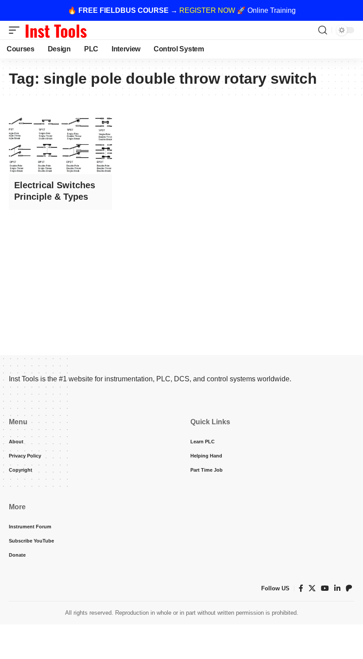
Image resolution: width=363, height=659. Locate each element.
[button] (16, 30)
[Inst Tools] (56, 30)
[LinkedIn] (337, 588)
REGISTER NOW (207, 10)
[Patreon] (349, 588)
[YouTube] (325, 588)
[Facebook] (301, 588)
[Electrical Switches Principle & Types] (60, 143)
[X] (312, 588)
